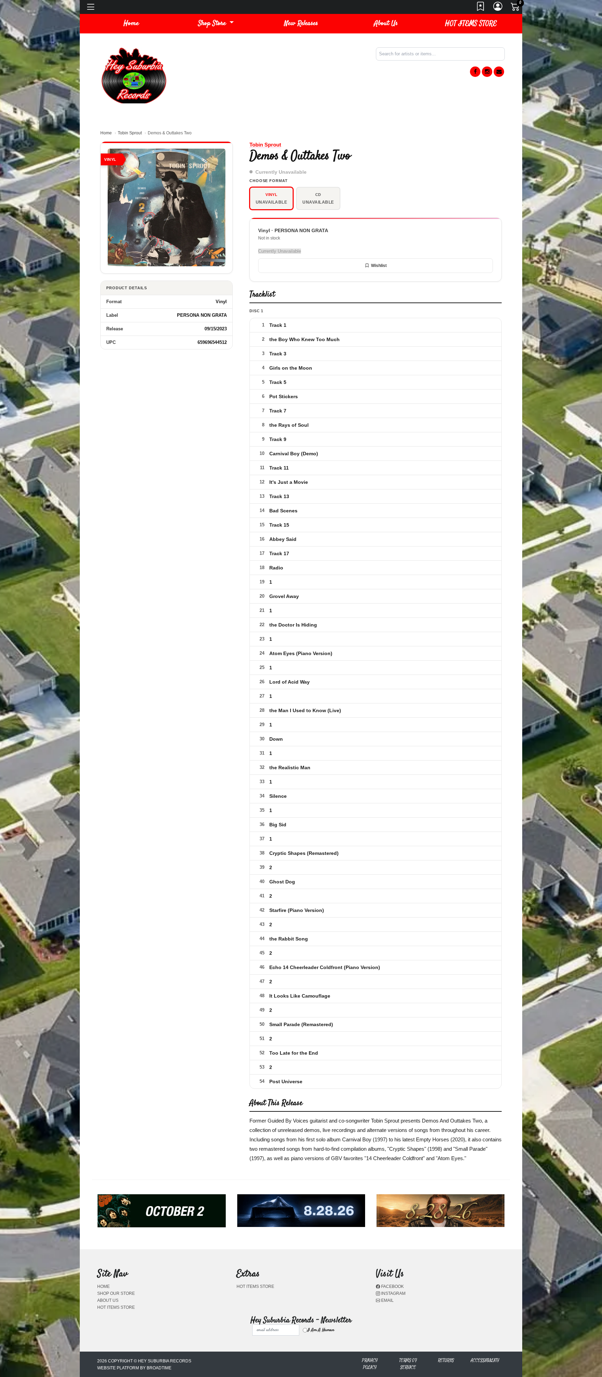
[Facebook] (475, 72)
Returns (446, 1360)
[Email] (499, 72)
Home (106, 133)
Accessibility (485, 1360)
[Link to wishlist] (481, 8)
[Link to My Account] (498, 8)
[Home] (133, 75)
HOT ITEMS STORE (471, 23)
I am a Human (320, 1330)
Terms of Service (408, 1364)
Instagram (393, 1293)
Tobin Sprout (130, 133)
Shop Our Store (116, 1293)
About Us (386, 23)
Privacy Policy (370, 1364)
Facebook (392, 1286)
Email (387, 1300)
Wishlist (379, 265)
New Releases (301, 23)
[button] (216, 23)
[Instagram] (487, 72)
